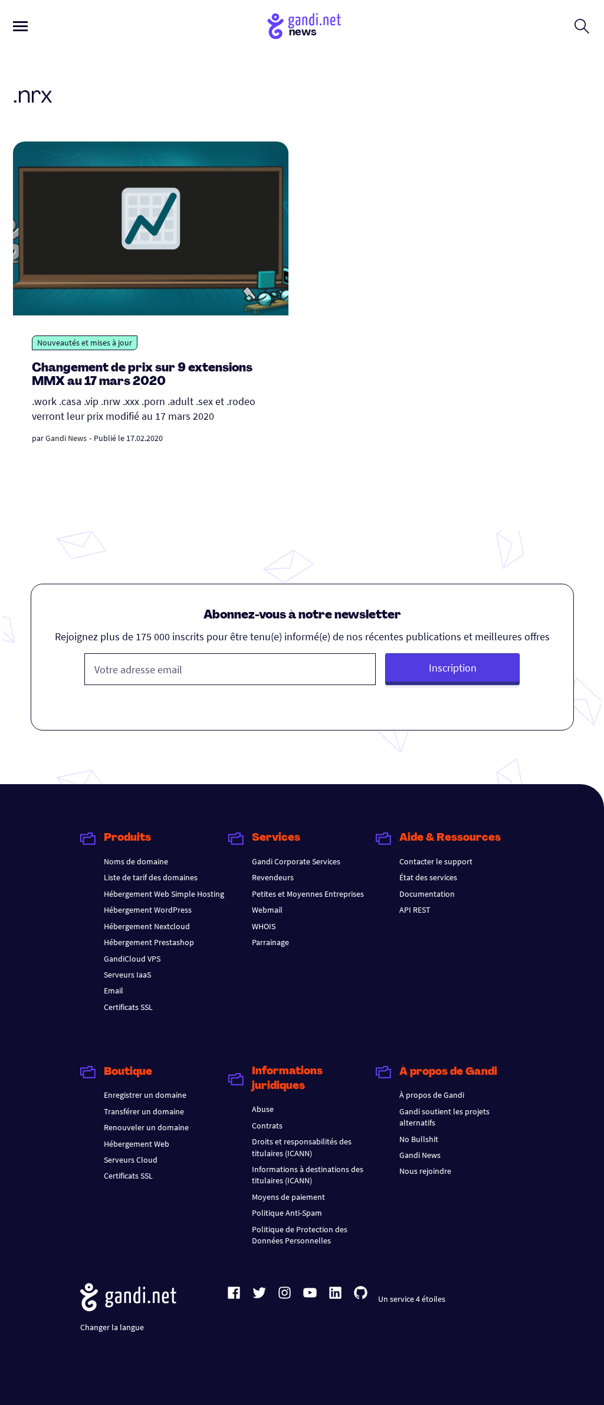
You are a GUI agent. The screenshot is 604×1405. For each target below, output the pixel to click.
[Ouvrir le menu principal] (20, 26)
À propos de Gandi (431, 1095)
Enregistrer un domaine (145, 1095)
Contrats (267, 1125)
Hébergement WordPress (148, 909)
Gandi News (66, 438)
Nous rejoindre (425, 1171)
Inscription (453, 667)
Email (113, 990)
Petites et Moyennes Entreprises (308, 894)
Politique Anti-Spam (287, 1212)
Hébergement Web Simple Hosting (164, 894)
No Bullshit (418, 1139)
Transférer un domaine (144, 1111)
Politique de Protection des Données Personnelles (299, 1235)
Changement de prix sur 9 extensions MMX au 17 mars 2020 (142, 375)
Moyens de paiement (288, 1197)
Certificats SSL (128, 1007)
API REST (415, 909)
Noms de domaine (136, 861)
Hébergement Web (136, 1144)
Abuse (263, 1109)
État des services (428, 877)
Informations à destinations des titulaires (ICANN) (307, 1175)
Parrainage (270, 942)
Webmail (267, 909)
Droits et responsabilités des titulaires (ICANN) (302, 1147)
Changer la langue (112, 1327)
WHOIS (263, 926)
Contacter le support (435, 861)
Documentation (427, 894)
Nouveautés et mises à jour (84, 342)
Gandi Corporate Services (296, 861)
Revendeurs (273, 877)
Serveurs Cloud (130, 1159)
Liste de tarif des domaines (151, 877)
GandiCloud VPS (132, 958)
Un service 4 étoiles (411, 1299)
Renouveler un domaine (146, 1127)
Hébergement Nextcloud (147, 926)
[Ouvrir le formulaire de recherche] (582, 26)
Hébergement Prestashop (149, 942)
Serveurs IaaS (127, 974)
